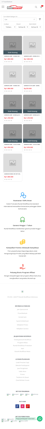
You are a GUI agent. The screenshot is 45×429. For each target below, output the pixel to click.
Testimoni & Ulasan (22, 377)
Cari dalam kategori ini (10, 16)
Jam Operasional (22, 309)
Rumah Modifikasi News (22, 351)
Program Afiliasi (22, 343)
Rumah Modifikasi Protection (22, 345)
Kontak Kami (22, 317)
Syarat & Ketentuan (22, 321)
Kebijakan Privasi (22, 325)
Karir (22, 348)
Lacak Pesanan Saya (22, 362)
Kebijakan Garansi (22, 329)
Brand (18, 24)
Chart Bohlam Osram (22, 380)
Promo (22, 374)
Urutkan (6, 24)
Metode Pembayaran (22, 365)
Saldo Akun (22, 371)
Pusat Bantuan (22, 313)
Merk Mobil (32, 24)
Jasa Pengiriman (22, 368)
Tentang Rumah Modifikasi (22, 340)
